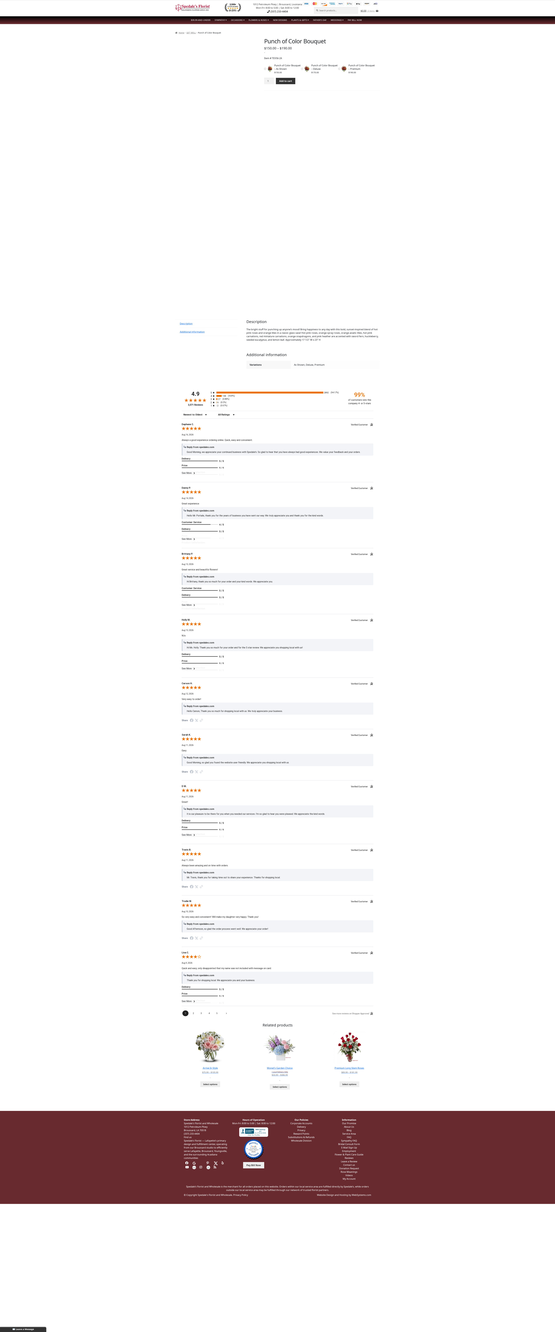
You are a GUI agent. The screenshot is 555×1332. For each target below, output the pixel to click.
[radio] (277, 393)
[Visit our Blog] (215, 1167)
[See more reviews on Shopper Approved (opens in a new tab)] (201, 720)
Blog (349, 1130)
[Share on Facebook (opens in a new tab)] (191, 720)
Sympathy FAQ (349, 1140)
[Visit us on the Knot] (194, 1167)
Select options (210, 1084)
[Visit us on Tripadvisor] (201, 1163)
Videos (349, 1175)
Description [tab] (186, 323)
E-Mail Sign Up (349, 1147)
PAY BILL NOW (355, 20)
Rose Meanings (349, 1171)
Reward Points (301, 1133)
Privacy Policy (240, 1195)
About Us (349, 1126)
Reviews (349, 1158)
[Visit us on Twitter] (216, 1163)
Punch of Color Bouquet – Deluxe (324, 67)
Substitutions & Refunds (301, 1137)
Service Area (349, 1133)
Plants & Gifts (299, 20)
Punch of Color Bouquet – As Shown (287, 67)
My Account (349, 1178)
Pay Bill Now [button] (253, 1165)
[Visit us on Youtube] (187, 1167)
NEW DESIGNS (280, 20)
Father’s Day (319, 20)
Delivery (301, 1126)
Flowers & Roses (258, 20)
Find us (188, 1137)
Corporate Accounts (301, 1123)
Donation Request (349, 1168)
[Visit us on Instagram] (201, 1167)
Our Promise (349, 1123)
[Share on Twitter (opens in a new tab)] (196, 720)
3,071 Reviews (195, 404)
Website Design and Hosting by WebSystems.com (344, 1195)
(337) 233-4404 (279, 11)
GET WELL (191, 32)
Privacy (301, 1130)
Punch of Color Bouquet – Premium (361, 67)
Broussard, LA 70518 (195, 1130)
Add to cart (285, 81)
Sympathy (220, 20)
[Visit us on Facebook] (187, 1163)
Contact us (349, 1165)
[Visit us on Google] (194, 1163)
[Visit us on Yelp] (223, 1163)
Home (181, 32)
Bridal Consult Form (349, 1144)
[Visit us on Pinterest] (208, 1163)
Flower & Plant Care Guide (349, 1154)
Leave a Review (349, 1161)
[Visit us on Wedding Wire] (208, 1167)
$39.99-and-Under (200, 20)
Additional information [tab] (192, 331)
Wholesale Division (301, 1140)
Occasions (237, 20)
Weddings (336, 20)
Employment (349, 1151)
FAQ (349, 1137)
